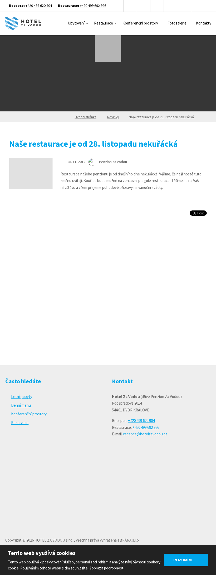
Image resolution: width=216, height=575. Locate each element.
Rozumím (183, 559)
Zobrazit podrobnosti (106, 568)
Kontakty (203, 23)
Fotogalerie (177, 23)
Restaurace (103, 23)
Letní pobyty (21, 396)
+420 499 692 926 (93, 5)
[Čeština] (117, 6)
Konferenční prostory (140, 23)
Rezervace (19, 422)
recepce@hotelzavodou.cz (145, 433)
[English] (130, 6)
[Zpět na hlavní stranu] (23, 23)
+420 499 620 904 (39, 5)
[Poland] (157, 6)
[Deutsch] (143, 6)
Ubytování (76, 23)
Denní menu (21, 405)
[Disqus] (108, 289)
